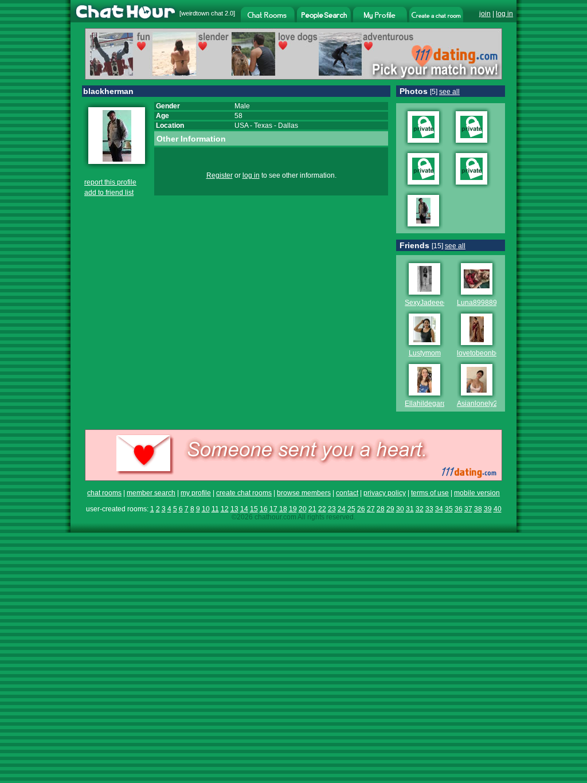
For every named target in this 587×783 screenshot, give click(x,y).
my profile (196, 493)
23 (332, 509)
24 (342, 509)
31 (410, 509)
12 (225, 509)
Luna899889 (477, 303)
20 (303, 509)
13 (234, 509)
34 (439, 509)
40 (498, 509)
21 (312, 509)
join (485, 14)
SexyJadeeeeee (430, 303)
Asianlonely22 (479, 404)
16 (264, 509)
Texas (263, 126)
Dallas (288, 126)
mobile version (477, 493)
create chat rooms (244, 493)
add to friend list (109, 193)
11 (215, 509)
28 (381, 509)
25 (351, 509)
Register (219, 175)
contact (347, 493)
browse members (304, 493)
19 (293, 509)
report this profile (110, 182)
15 (254, 509)
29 (390, 509)
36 (459, 509)
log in (504, 14)
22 (322, 509)
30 (400, 509)
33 (429, 509)
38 (478, 509)
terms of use (430, 493)
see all (449, 92)
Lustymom (425, 353)
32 (420, 509)
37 (468, 509)
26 (361, 509)
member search (151, 493)
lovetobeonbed (480, 353)
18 (283, 509)
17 (273, 509)
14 (244, 509)
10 (206, 509)
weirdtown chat (202, 13)
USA (241, 126)
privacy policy (384, 493)
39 (488, 509)
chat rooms (104, 493)
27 (371, 509)
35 (449, 509)
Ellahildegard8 (428, 404)
